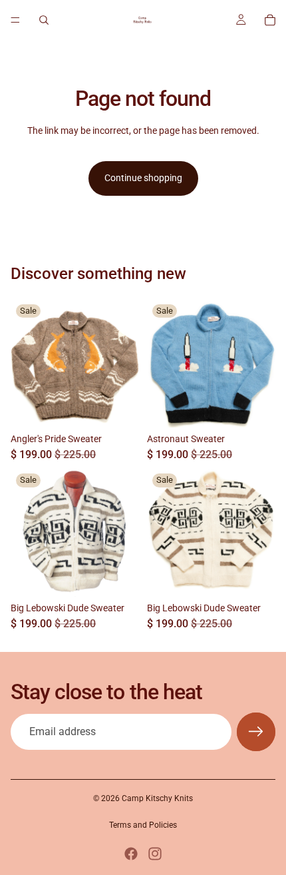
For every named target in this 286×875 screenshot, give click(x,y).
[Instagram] (155, 854)
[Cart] (270, 20)
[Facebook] (131, 854)
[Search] (44, 20)
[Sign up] (256, 732)
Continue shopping (143, 177)
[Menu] (15, 20)
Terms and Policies (143, 825)
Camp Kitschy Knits (157, 798)
